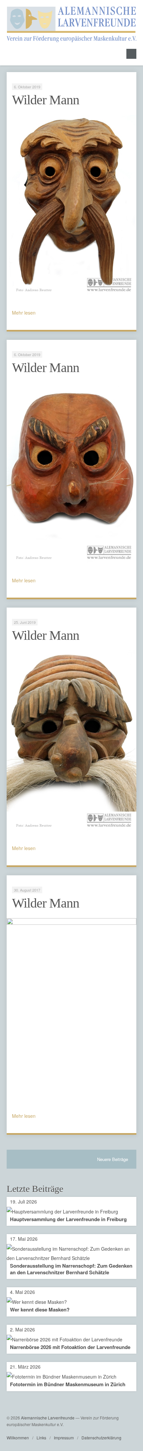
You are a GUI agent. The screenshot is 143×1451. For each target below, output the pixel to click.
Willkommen (18, 1437)
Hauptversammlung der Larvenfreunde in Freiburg (68, 1219)
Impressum (64, 1437)
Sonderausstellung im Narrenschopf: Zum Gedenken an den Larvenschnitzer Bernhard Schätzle (71, 1269)
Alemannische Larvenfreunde (47, 1417)
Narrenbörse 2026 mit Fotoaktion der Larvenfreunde (70, 1347)
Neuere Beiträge (112, 1159)
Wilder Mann (45, 99)
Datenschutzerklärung (101, 1437)
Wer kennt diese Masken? (40, 1309)
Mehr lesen (24, 312)
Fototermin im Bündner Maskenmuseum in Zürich (67, 1384)
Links (41, 1437)
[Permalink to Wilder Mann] (71, 205)
